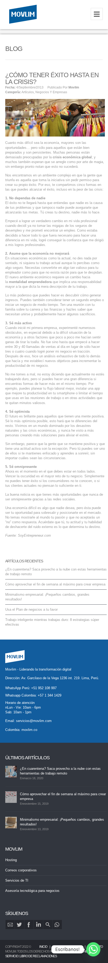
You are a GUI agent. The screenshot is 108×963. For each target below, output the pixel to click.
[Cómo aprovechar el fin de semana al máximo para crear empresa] (11, 797)
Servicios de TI (16, 880)
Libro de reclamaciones (38, 956)
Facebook (29, 924)
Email (10, 924)
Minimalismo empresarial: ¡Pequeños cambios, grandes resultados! (62, 822)
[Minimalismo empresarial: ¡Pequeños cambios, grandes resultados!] (11, 822)
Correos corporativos (21, 870)
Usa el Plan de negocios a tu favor (31, 609)
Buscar (47, 924)
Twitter (19, 924)
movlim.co (29, 730)
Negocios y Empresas (51, 92)
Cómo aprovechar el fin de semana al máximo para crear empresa (55, 584)
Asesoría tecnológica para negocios (32, 891)
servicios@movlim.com (34, 721)
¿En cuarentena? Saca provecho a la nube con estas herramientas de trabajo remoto (60, 771)
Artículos (27, 92)
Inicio (43, 947)
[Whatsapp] (93, 949)
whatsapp (57, 924)
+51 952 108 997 (44, 688)
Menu (97, 14)
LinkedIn (38, 924)
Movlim (73, 87)
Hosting (11, 860)
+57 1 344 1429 (49, 695)
